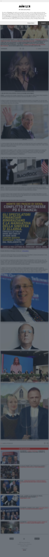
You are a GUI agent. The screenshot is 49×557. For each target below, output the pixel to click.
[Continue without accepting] (1, 1)
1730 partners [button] (9, 12)
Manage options (30, 23)
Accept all (43, 23)
